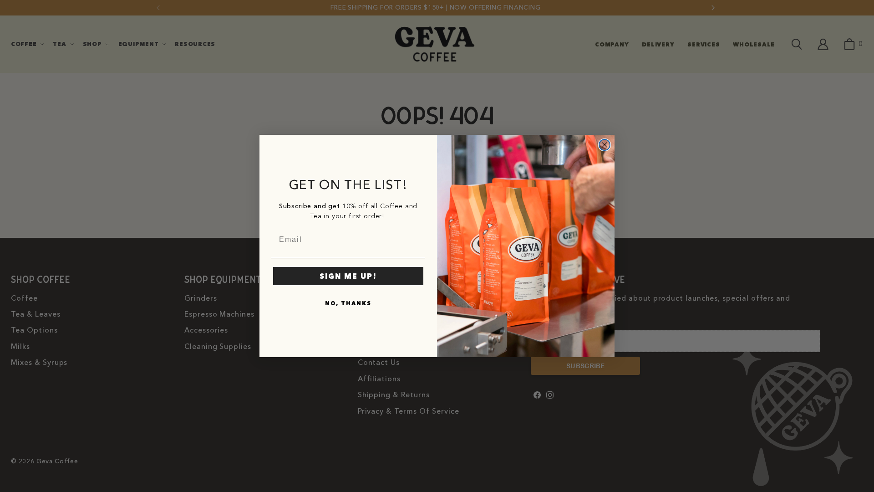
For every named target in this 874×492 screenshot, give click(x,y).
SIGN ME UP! (348, 276)
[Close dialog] (604, 144)
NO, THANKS (348, 303)
